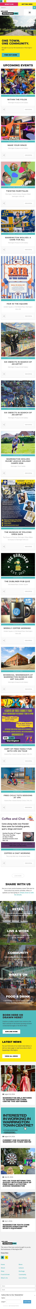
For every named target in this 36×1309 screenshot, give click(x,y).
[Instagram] (5, 1)
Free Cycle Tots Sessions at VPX (18, 796)
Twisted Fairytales (17, 191)
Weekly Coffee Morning (17, 628)
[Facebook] (1, 1)
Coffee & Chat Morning (17, 853)
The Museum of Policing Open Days (18, 533)
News (20, 1264)
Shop (2, 1271)
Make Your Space (17, 145)
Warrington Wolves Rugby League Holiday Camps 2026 (18, 461)
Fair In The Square (17, 304)
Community (22, 1274)
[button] (29, 12)
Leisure (21, 1268)
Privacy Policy (4, 1253)
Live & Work (23, 1278)
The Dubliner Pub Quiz (17, 581)
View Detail (28, 109)
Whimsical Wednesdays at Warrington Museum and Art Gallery (18, 677)
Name (3, 1298)
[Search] (34, 7)
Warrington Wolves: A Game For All (18, 239)
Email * (3, 1302)
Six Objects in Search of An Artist (18, 363)
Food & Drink (5, 1274)
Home (3, 1264)
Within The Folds (17, 99)
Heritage (22, 1271)
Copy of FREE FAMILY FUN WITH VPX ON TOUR (18, 750)
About (3, 1268)
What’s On (4, 1278)
